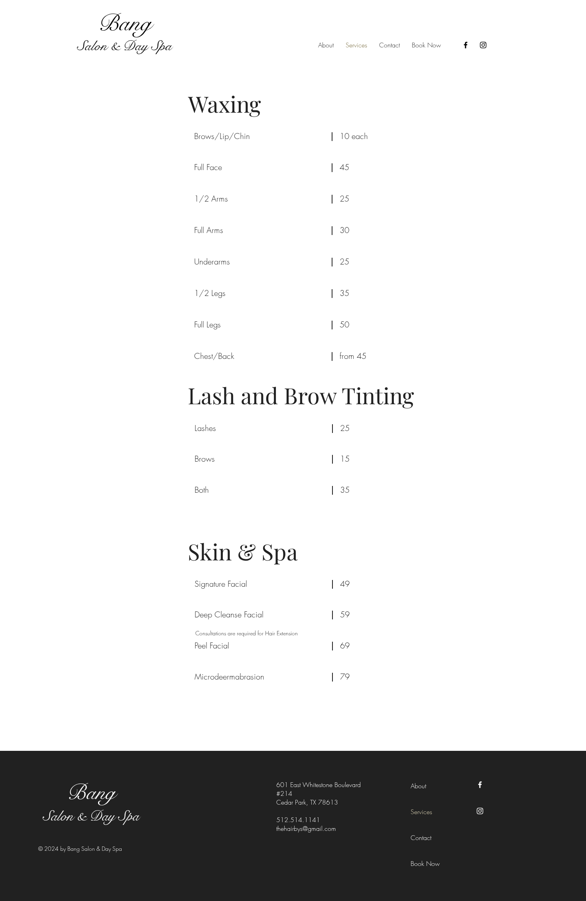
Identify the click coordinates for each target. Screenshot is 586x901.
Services (421, 811)
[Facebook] (465, 45)
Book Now (425, 863)
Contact (421, 837)
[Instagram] (483, 45)
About (418, 786)
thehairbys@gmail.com (306, 828)
